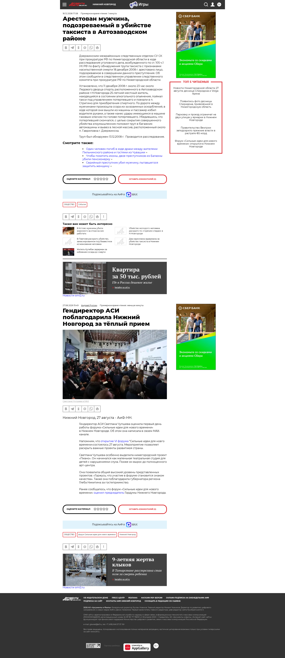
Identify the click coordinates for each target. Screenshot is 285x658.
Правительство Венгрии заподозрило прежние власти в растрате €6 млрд (195, 130)
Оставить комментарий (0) (142, 179)
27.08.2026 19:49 (71, 305)
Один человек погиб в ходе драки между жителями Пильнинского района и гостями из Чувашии (120, 150)
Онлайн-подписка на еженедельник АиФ (187, 598)
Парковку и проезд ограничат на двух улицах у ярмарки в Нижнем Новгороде (196, 117)
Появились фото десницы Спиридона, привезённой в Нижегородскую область (196, 104)
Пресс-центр (118, 598)
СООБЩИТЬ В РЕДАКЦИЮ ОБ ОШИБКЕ (163, 601)
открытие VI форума (114, 441)
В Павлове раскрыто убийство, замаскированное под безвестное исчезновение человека (94, 241)
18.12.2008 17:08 (70, 13)
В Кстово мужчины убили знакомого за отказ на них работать (90, 231)
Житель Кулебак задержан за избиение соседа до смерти (92, 250)
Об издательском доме (95, 598)
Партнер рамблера (112, 646)
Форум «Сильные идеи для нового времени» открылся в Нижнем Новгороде (196, 144)
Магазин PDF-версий (151, 598)
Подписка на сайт (92, 601)
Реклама (132, 598)
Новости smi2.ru (74, 295)
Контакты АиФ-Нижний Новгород (123, 601)
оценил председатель (109, 492)
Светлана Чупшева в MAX (76, 401)
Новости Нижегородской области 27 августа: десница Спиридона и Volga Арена (196, 91)
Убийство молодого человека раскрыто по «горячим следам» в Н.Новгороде (146, 231)
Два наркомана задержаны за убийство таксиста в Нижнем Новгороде (144, 241)
